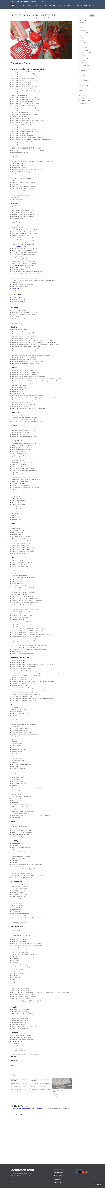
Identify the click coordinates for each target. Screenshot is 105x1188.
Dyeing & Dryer (83, 32)
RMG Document (83, 85)
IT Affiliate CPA (83, 48)
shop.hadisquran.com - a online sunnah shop (24, 18)
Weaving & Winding (84, 100)
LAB (80, 73)
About (29, 6)
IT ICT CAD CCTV (84, 50)
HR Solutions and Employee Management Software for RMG (31, 66)
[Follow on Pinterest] (86, 1172)
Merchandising (83, 75)
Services (38, 6)
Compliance (48, 18)
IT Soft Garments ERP (85, 53)
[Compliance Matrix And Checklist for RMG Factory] (20, 1086)
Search (92, 15)
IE (79, 45)
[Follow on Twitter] (80, 1172)
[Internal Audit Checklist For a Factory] (62, 1083)
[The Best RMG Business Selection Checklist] (41, 1086)
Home (23, 6)
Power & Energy (83, 78)
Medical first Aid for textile (19, 539)
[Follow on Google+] (83, 1172)
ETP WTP (81, 38)
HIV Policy (14, 221)
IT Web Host (82, 68)
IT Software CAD (83, 60)
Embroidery (82, 35)
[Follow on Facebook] (76, 1172)
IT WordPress (83, 70)
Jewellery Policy (16, 288)
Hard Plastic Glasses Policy (19, 246)
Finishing (81, 40)
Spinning (81, 90)
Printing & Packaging (84, 80)
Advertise (81, 22)
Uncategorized (83, 95)
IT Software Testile (84, 65)
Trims (80, 93)
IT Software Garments (85, 63)
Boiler (81, 27)
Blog (80, 25)
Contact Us (57, 1182)
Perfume (79, 6)
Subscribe (98, 1184)
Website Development (53, 6)
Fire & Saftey (82, 42)
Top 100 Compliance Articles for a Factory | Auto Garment (27, 1108)
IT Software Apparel (84, 58)
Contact (87, 6)
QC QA (81, 83)
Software (68, 6)
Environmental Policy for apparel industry (22, 265)
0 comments (56, 18)
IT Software (82, 55)
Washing (81, 98)
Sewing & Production (85, 88)
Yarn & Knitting (83, 103)
